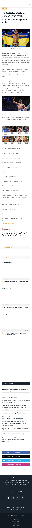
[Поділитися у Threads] (4, 234)
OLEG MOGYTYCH (16, 509)
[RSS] (22, 498)
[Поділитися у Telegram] (20, 234)
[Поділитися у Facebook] (9, 234)
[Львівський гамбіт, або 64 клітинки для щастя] (16, 271)
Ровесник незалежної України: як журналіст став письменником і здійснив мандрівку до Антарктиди (16, 439)
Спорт (4, 8)
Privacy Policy (16, 523)
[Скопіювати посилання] (25, 234)
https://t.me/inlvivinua (8, 223)
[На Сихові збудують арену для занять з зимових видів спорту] (16, 322)
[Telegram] (18, 498)
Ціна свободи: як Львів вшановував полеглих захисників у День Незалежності (15, 390)
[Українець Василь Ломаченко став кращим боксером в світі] (16, 38)
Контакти (16, 519)
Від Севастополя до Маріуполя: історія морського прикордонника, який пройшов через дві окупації (14, 423)
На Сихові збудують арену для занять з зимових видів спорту (15, 333)
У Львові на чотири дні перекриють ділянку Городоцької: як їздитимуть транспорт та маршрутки (14, 407)
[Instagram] (13, 498)
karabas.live (15, 214)
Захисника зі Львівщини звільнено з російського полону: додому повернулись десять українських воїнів (14, 395)
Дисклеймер (16, 525)
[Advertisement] (17, 240)
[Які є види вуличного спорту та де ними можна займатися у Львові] (16, 296)
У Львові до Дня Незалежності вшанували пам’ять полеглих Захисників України (14, 417)
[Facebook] (8, 498)
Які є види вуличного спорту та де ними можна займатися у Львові (15, 308)
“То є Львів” (12, 515)
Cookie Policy (16, 521)
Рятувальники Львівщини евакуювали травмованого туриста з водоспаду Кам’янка (15, 434)
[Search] (29, 4)
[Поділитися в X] (15, 234)
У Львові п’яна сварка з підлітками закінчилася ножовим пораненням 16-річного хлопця (15, 413)
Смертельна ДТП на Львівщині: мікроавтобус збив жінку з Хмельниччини (15, 429)
